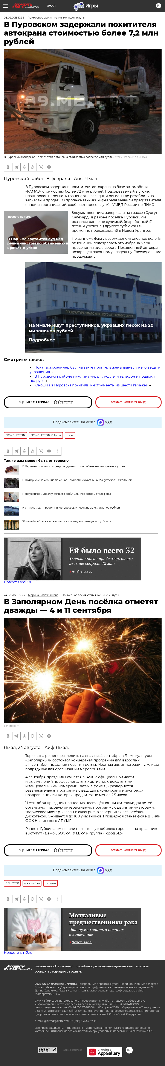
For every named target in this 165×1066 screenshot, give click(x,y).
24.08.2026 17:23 (14, 595)
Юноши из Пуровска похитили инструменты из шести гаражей (91, 385)
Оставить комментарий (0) (128, 402)
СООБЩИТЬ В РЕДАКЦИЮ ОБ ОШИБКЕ (58, 971)
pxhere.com (11, 725)
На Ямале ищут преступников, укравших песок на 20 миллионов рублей (91, 328)
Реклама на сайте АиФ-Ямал (54, 966)
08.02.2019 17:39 (14, 17)
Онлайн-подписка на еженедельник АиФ (105, 966)
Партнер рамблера (72, 1050)
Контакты (142, 966)
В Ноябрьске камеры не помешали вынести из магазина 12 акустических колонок (77, 480)
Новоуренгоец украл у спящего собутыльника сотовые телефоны (66, 493)
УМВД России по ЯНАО (131, 157)
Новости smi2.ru (18, 582)
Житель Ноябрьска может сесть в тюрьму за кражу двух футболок (66, 521)
